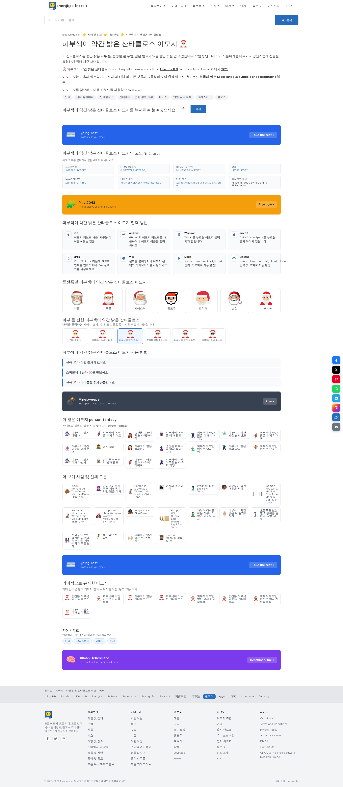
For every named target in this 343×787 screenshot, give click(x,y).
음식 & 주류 (138, 758)
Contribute (267, 718)
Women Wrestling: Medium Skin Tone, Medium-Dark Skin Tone (265, 494)
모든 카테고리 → (141, 764)
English (51, 696)
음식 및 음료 (95, 758)
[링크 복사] (336, 417)
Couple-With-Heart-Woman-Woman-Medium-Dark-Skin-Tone (108, 516)
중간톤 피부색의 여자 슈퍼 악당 (171, 448)
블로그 (256, 6)
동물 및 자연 (95, 752)
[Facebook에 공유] (336, 360)
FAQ (289, 6)
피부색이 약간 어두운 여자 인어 (77, 448)
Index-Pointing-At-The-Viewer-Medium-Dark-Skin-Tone (77, 491)
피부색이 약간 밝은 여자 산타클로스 (202, 599)
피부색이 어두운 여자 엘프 (171, 434)
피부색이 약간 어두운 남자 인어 (202, 448)
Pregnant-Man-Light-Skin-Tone (202, 488)
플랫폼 (198, 6)
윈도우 (178, 735)
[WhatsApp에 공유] (336, 389)
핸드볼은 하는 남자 (108, 536)
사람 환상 (113, 34)
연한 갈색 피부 (182, 97)
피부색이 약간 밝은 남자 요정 (234, 434)
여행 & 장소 (138, 741)
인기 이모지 (224, 741)
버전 (229, 6)
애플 (176, 718)
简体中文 (180, 696)
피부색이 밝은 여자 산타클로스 (77, 612)
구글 (176, 724)
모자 (112, 641)
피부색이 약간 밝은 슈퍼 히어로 (265, 435)
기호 (90, 735)
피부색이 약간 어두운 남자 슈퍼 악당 (171, 462)
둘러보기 (158, 6)
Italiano (112, 696)
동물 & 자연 (138, 752)
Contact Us (267, 747)
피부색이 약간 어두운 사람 (234, 487)
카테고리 (179, 6)
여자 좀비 (105, 447)
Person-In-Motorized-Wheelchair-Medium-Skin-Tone (139, 491)
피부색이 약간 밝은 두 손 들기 (139, 537)
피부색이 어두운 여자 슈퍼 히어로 (139, 462)
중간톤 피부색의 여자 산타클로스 (234, 599)
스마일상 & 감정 (141, 747)
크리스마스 (204, 97)
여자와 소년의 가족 (171, 487)
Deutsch (81, 696)
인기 (243, 6)
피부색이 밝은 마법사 (77, 434)
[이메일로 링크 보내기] (336, 427)
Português (148, 696)
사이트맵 (280, 781)
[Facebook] (47, 738)
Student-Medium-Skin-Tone (171, 537)
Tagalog (264, 696)
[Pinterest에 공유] (336, 379)
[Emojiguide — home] (67, 6)
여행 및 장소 (95, 741)
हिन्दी (233, 696)
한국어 (209, 696)
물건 (133, 724)
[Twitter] (55, 738)
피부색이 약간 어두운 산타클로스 (108, 599)
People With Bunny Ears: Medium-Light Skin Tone (171, 519)
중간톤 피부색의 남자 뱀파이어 (140, 435)
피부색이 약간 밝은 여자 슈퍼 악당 (202, 435)
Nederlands (129, 696)
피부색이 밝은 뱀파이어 (139, 447)
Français (97, 696)
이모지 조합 (224, 718)
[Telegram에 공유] (336, 398)
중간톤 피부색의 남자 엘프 (108, 461)
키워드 (221, 724)
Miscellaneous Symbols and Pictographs (249, 184)
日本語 (196, 696)
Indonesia (247, 696)
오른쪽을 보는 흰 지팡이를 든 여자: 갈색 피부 (265, 514)
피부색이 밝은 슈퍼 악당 (234, 447)
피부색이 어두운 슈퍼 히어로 (108, 434)
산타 (67, 641)
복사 (198, 109)
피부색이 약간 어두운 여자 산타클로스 (265, 599)
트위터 (178, 741)
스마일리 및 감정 (98, 747)
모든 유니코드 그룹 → (101, 764)
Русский (165, 696)
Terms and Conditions (273, 724)
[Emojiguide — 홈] (48, 715)
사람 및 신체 (95, 34)
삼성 (176, 747)
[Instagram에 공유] (336, 408)
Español (66, 696)
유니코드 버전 (225, 735)
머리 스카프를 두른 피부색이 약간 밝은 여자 (108, 488)
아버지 (163, 97)
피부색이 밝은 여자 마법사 (77, 461)
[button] (88, 169)
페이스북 (179, 729)
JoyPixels (179, 752)
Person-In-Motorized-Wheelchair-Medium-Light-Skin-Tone (77, 516)
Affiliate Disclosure (271, 735)
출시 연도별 (224, 729)
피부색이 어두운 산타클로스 (171, 598)
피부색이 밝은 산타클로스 (139, 598)
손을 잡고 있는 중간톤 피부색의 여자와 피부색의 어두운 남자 (77, 540)
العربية (222, 696)
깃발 (90, 724)
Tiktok (177, 758)
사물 (90, 729)
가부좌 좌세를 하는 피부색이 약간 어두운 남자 (202, 514)
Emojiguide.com (71, 34)
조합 (214, 6)
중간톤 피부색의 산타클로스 (77, 598)
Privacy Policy (268, 729)
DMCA (264, 741)
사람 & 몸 (137, 718)
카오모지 (274, 6)
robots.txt (293, 781)
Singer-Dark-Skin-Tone (138, 512)
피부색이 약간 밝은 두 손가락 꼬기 (234, 513)
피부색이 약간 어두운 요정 (265, 447)
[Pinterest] (63, 738)
